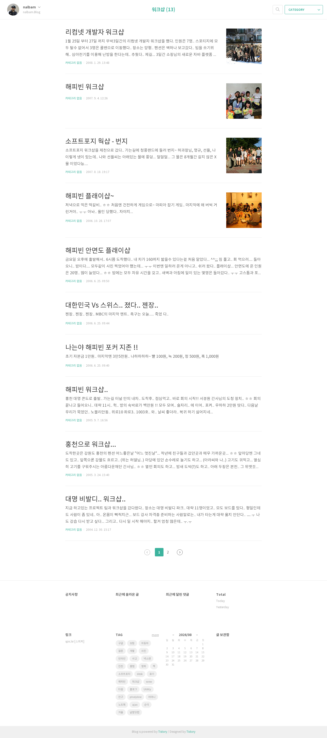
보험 (132, 643)
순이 (146, 704)
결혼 (120, 651)
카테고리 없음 (73, 63)
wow (149, 681)
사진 (143, 651)
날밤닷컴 (134, 712)
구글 (120, 643)
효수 (151, 674)
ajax (134, 704)
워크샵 (135, 681)
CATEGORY (296, 10)
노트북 (121, 704)
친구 (120, 697)
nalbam (30, 7)
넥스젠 (147, 658)
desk (140, 674)
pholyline (135, 697)
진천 (120, 666)
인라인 (121, 658)
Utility (147, 689)
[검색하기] (277, 9)
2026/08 (185, 635)
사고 (134, 658)
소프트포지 (124, 674)
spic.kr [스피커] (74, 641)
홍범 (132, 666)
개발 (132, 651)
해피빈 (121, 681)
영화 (143, 666)
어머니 (151, 697)
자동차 (144, 643)
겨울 (120, 712)
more (155, 635)
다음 (180, 552)
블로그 (133, 689)
